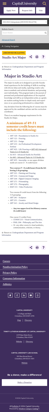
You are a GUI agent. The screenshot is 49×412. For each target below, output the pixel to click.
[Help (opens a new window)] (43, 56)
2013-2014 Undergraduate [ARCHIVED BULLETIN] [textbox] (19, 22)
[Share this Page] (30, 56)
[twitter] (10, 295)
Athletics (7, 284)
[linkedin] (24, 295)
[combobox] (24, 22)
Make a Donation (24, 382)
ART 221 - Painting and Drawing (22, 173)
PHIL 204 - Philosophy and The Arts (27, 222)
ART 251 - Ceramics (18, 200)
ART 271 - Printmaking (19, 182)
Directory (28, 320)
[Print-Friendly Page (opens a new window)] (36, 56)
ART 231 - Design (17, 141)
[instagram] (37, 295)
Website (19, 342)
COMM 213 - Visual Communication (27, 220)
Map (19, 320)
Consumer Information (14, 278)
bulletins (15, 406)
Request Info (27, 11)
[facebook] (17, 295)
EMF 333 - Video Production (21, 187)
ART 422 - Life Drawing (19, 149)
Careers (6, 261)
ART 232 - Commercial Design (22, 176)
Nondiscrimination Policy (15, 267)
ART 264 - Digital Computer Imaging (24, 179)
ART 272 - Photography (19, 184)
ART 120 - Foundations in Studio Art (24, 136)
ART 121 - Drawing (17, 139)
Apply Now (10, 11)
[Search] (45, 33)
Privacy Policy (10, 273)
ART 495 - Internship (18, 160)
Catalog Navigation (11, 46)
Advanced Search (8, 40)
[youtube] (30, 295)
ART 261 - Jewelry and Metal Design (24, 203)
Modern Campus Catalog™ (29, 409)
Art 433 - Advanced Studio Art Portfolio (25, 155)
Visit (41, 11)
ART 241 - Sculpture (18, 198)
